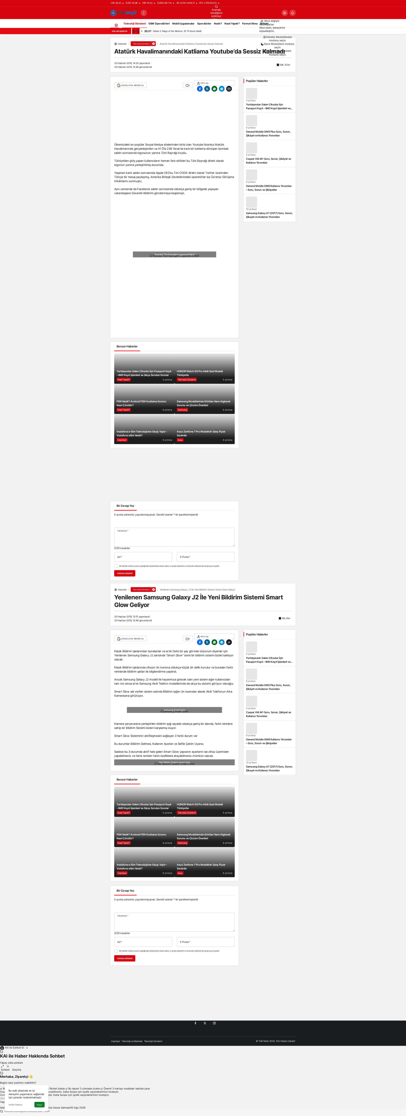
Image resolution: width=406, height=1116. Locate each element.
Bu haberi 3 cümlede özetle (84, 1088)
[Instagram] (214, 1023)
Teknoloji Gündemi (187, 379)
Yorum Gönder (125, 573)
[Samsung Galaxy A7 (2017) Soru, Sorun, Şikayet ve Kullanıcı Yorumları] (270, 207)
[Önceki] (134, 31)
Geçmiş (16, 1069)
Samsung (182, 409)
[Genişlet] (2, 1066)
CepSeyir (122, 440)
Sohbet (5, 1069)
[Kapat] (27, 1047)
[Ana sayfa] (116, 25)
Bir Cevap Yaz (125, 505)
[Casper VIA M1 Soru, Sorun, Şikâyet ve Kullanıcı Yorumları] (270, 153)
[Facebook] (195, 1023)
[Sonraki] (138, 31)
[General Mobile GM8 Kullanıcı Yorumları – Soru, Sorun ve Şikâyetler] (270, 180)
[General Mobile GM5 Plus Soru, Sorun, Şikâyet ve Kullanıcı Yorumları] (270, 126)
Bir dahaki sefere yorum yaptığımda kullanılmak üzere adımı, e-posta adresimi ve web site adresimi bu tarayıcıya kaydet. (169, 566)
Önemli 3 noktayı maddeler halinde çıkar (126, 1088)
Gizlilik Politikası (15, 1104)
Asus (180, 440)
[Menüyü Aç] (144, 13)
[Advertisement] (174, 118)
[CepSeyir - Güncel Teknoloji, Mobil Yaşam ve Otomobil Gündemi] (124, 12)
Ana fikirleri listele (54, 1088)
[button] (285, 13)
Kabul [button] (39, 1105)
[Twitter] (204, 1023)
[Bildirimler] (292, 13)
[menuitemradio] (277, 38)
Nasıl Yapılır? (124, 379)
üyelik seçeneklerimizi (95, 1091)
